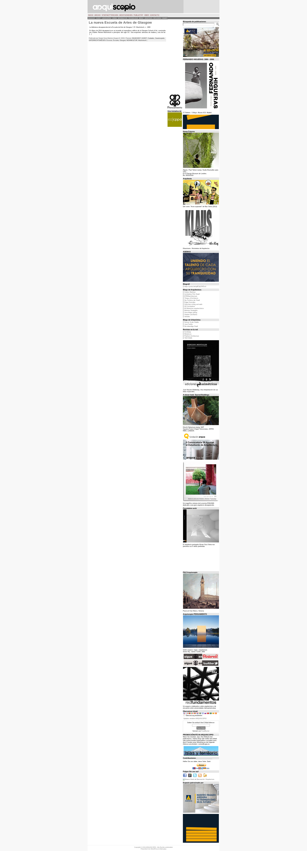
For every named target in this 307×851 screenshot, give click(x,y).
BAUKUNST (136, 38)
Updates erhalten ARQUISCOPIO (195, 718)
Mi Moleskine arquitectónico (194, 308)
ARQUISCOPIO (151, 847)
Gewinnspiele (159, 38)
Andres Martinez (190, 292)
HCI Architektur (189, 306)
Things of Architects (191, 298)
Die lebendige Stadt (191, 326)
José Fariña (188, 324)
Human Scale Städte (191, 322)
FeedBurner (205, 731)
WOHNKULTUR (132, 40)
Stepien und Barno (190, 314)
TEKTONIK (188, 338)
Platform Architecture (191, 336)
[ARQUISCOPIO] (153, 6)
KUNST (144, 38)
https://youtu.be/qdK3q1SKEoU (195, 286)
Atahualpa (163, 849)
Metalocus (188, 334)
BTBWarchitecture (190, 296)
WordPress (154, 849)
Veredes (187, 316)
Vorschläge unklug (190, 312)
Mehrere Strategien (191, 310)
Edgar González (189, 302)
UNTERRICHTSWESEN (97, 40)
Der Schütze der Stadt (192, 300)
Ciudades (151, 38)
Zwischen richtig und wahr (193, 304)
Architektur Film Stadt (192, 294)
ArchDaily (187, 332)
